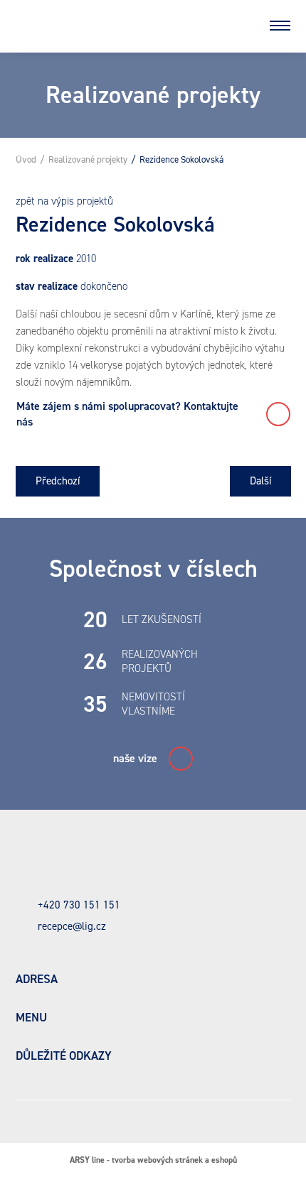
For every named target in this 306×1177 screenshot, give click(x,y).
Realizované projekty (87, 159)
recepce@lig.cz (72, 926)
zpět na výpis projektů (64, 201)
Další (260, 481)
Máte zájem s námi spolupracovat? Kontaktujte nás (128, 413)
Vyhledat (242, 25)
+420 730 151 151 (79, 905)
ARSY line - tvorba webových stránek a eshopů (153, 1160)
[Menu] (280, 25)
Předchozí (58, 481)
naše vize (135, 758)
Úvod (26, 159)
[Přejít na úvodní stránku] (124, 25)
